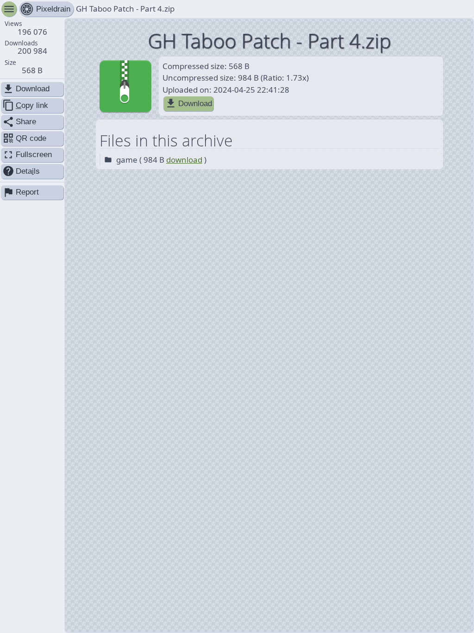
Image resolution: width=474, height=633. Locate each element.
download (184, 159)
